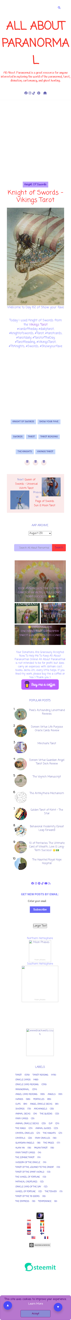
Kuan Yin (20, 1147)
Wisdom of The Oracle (28, 1162)
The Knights (25, 451)
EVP (50, 1123)
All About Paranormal (35, 43)
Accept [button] (35, 1314)
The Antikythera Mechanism (47, 793)
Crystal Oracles (25, 1133)
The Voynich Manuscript (47, 777)
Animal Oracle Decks (27, 1123)
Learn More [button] (35, 1304)
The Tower (51, 1191)
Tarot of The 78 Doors (27, 1196)
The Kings (21, 1128)
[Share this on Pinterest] (44, 463)
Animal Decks (23, 1113)
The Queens (46, 1113)
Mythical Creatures (26, 1181)
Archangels (40, 1108)
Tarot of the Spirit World (30, 1172)
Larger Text (40, 926)
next (41, 648)
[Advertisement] (35, 146)
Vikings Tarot (38, 324)
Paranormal (22, 1089)
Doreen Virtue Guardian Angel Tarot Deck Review (46, 762)
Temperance (44, 1201)
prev (38, 648)
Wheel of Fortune (26, 1191)
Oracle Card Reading (27, 1084)
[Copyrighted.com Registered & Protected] (40, 1245)
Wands (19, 1099)
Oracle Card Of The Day (28, 1186)
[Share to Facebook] (27, 463)
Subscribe (40, 909)
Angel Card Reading (26, 1094)
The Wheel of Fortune (28, 1177)
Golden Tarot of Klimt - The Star (47, 811)
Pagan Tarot (41, 1147)
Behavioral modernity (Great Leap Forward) (47, 828)
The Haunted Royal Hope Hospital (47, 861)
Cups (18, 1104)
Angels (51, 1094)
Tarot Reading (49, 437)
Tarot (31, 437)
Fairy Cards (22, 1118)
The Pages (48, 1143)
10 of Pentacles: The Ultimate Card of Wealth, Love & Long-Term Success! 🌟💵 (47, 846)
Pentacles (38, 1099)
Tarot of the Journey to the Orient (35, 1167)
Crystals (20, 1138)
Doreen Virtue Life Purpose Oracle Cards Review (47, 728)
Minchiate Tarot (47, 743)
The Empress (22, 1201)
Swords (18, 437)
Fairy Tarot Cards (25, 1152)
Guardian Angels (25, 1143)
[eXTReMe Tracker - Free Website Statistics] (40, 1215)
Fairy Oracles (42, 1138)
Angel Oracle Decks (41, 1104)
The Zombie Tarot (25, 1157)
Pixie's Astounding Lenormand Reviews (47, 712)
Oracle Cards (23, 1079)
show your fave (49, 421)
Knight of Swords (35, 184)
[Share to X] (35, 463)
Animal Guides (43, 1128)
